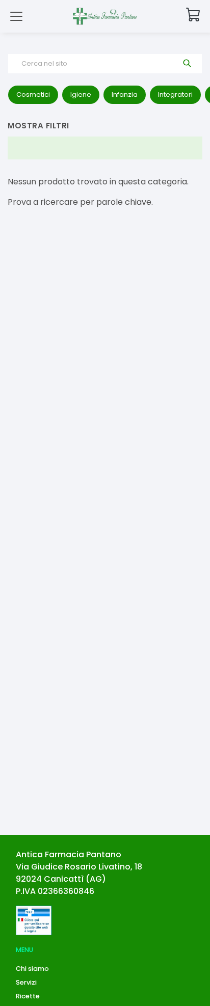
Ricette (28, 996)
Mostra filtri (38, 125)
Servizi (26, 982)
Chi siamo (32, 968)
